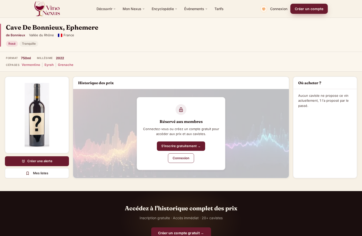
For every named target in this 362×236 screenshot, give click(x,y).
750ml (26, 58)
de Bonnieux (15, 35)
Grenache (65, 65)
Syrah (49, 65)
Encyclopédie (163, 9)
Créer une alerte (39, 161)
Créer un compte (309, 9)
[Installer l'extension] (263, 8)
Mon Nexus (132, 9)
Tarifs (219, 9)
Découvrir (104, 9)
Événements (194, 9)
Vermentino (31, 65)
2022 (60, 58)
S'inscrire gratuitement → (181, 146)
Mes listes (40, 173)
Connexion (278, 9)
